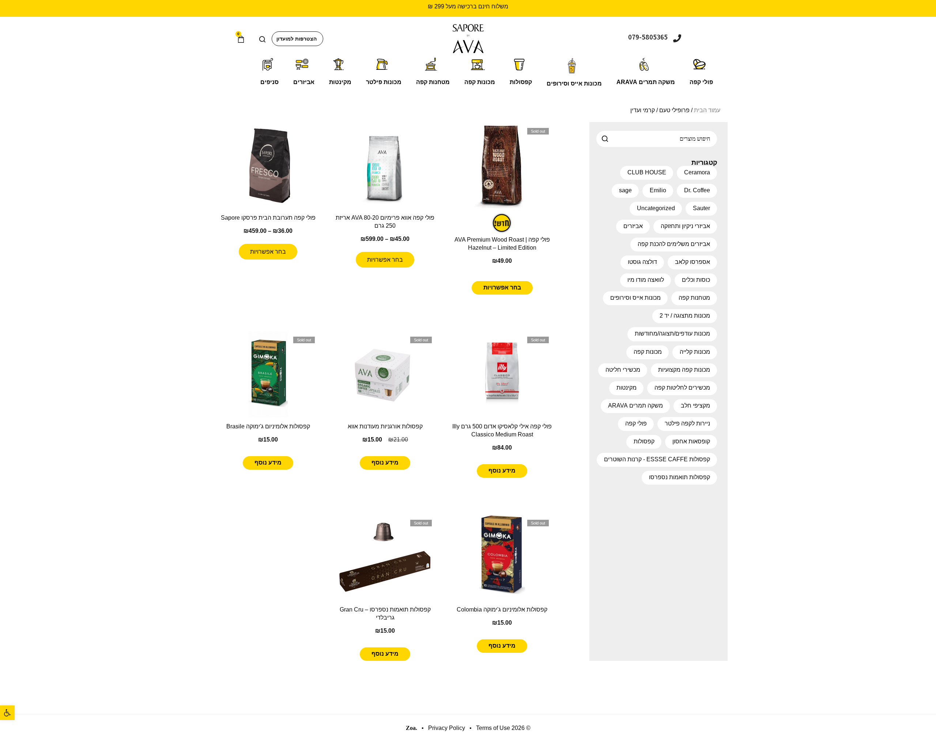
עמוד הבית (707, 110)
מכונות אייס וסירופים (574, 83)
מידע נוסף (502, 470)
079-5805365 (648, 37)
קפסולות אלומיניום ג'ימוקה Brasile (268, 426)
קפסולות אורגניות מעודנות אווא (385, 426)
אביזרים (303, 82)
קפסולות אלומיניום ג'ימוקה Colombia (502, 609)
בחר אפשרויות (502, 287)
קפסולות (521, 82)
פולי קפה (701, 82)
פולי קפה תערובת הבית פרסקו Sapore (268, 218)
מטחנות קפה (433, 82)
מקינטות (340, 82)
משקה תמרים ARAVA (645, 82)
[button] (7, 712)
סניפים (269, 82)
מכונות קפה (479, 82)
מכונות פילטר (383, 82)
